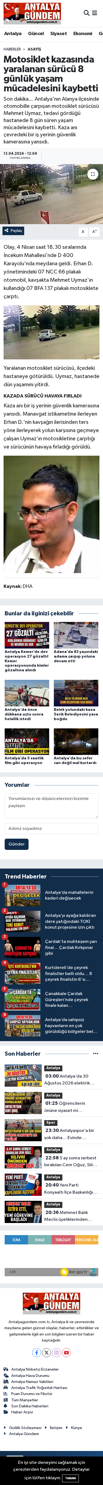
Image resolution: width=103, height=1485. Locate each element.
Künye (76, 1428)
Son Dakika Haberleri (29, 1406)
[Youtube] (66, 1352)
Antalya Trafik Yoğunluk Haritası (39, 1388)
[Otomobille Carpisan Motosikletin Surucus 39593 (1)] (51, 332)
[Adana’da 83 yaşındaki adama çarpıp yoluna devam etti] (76, 635)
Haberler (12, 49)
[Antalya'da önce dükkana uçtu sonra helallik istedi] (27, 693)
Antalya (13, 33)
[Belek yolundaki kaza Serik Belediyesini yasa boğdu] (76, 693)
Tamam (70, 1478)
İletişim (56, 1428)
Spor (50, 1123)
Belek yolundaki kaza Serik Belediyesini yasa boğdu (76, 714)
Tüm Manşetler (24, 1400)
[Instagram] (56, 1352)
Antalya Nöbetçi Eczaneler (35, 1369)
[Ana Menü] (94, 13)
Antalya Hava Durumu (30, 1376)
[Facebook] (36, 1352)
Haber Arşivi (22, 1412)
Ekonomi (82, 33)
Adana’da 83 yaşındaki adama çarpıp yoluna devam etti (76, 656)
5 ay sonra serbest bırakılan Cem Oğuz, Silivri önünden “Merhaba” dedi (71, 1162)
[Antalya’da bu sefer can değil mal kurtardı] (76, 741)
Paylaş (16, 231)
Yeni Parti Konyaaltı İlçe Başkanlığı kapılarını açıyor (68, 1189)
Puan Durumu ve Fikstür (31, 1394)
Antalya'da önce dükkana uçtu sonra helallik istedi (24, 714)
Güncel (36, 33)
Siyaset (58, 33)
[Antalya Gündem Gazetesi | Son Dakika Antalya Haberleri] (32, 13)
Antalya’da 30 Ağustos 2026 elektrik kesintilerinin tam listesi (68, 1080)
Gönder (17, 844)
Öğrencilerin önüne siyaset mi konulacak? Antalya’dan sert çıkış (68, 1107)
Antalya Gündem (24, 1434)
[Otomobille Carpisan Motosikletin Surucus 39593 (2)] (51, 514)
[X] (46, 1352)
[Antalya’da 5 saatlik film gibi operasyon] (27, 741)
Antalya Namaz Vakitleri (32, 1382)
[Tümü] (95, 1054)
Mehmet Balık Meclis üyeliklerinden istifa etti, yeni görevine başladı (68, 1216)
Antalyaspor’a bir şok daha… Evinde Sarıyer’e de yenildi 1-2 (69, 1134)
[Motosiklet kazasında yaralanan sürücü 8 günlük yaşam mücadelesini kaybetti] (51, 194)
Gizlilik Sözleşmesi (25, 1428)
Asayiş (34, 49)
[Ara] (87, 13)
